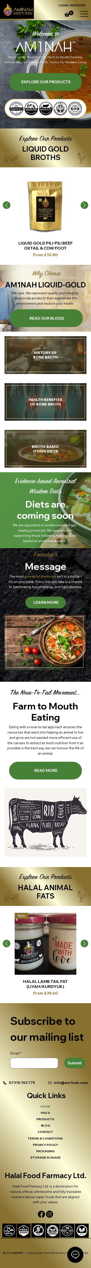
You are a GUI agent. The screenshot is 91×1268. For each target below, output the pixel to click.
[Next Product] (84, 205)
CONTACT (45, 1132)
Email (15, 1053)
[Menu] (83, 13)
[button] (68, 14)
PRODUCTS (45, 1119)
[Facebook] (41, 1214)
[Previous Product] (6, 205)
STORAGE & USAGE (45, 1157)
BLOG (45, 1125)
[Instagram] (49, 1214)
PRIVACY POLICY (45, 1145)
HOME (45, 1106)
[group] (45, 216)
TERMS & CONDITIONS (45, 1138)
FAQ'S (45, 1113)
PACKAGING (45, 1151)
